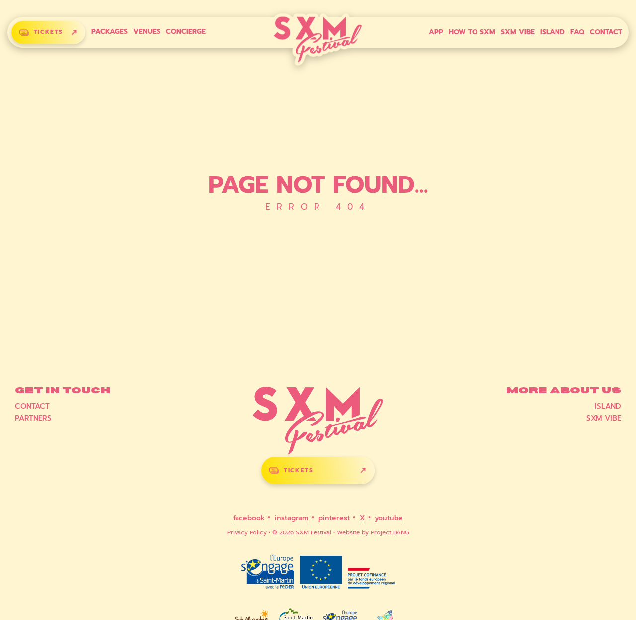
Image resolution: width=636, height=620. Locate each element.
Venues (146, 32)
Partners (33, 418)
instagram (291, 518)
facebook (249, 518)
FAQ (577, 32)
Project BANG (390, 532)
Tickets (48, 32)
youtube (389, 518)
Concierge (186, 32)
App (436, 32)
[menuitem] (110, 32)
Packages (109, 32)
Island (552, 32)
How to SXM (472, 32)
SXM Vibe (518, 32)
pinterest (334, 518)
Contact (606, 32)
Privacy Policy (247, 532)
